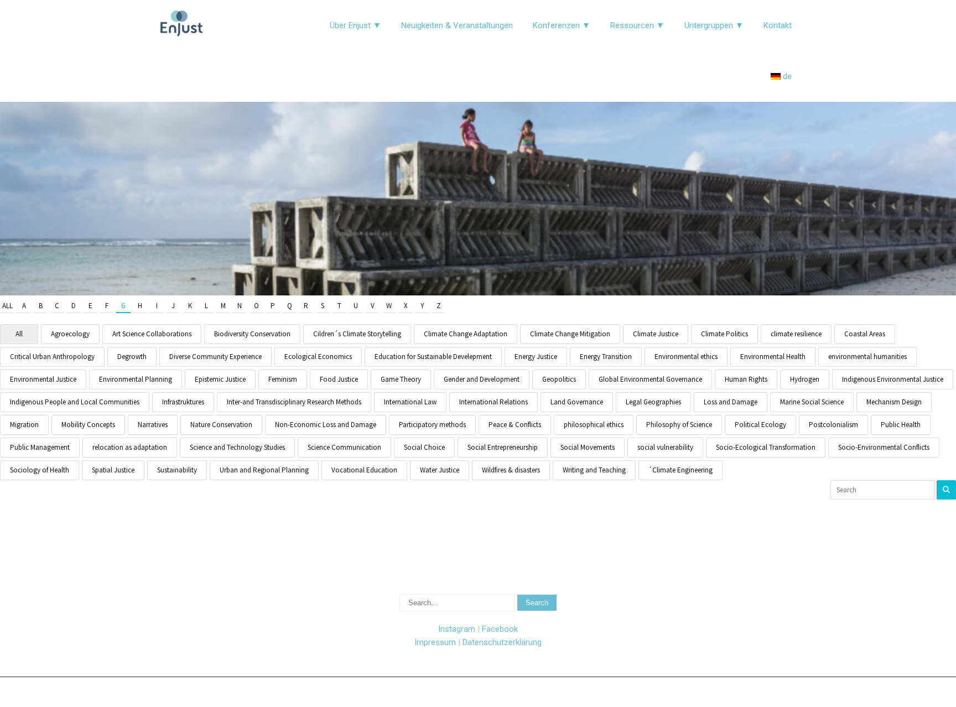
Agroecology (70, 334)
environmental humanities (867, 356)
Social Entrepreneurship (502, 447)
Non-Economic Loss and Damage (325, 424)
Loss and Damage (730, 402)
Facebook (500, 629)
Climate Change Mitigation (570, 334)
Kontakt (777, 25)
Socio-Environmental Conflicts (883, 447)
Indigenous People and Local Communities (74, 402)
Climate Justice (655, 334)
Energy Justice (536, 356)
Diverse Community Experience (215, 356)
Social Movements (587, 447)
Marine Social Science (812, 402)
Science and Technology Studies (237, 447)
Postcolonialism (833, 424)
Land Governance (576, 402)
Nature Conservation (221, 424)
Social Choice (424, 447)
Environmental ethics (686, 356)
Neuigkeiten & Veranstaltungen (457, 25)
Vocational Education (364, 470)
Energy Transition (606, 356)
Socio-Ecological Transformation (765, 447)
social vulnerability (665, 447)
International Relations (493, 402)
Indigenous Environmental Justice (892, 379)
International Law (410, 402)
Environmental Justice (43, 379)
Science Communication (344, 447)
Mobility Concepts (88, 424)
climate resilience (796, 334)
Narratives (153, 424)
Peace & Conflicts (515, 424)
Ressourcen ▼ (637, 25)
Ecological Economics (318, 356)
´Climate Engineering (680, 470)
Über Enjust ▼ (355, 25)
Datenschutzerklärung (502, 642)
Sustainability (177, 470)
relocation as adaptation (129, 447)
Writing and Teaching (594, 470)
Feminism (282, 379)
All (7, 305)
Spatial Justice (113, 470)
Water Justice (439, 470)
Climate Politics (724, 334)
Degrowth (132, 356)
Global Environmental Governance (650, 379)
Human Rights (746, 379)
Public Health (901, 424)
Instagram (456, 629)
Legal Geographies (653, 402)
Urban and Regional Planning (264, 470)
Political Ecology (760, 424)
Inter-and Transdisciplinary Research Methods (294, 402)
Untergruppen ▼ (714, 25)
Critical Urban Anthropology (52, 356)
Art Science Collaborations (151, 334)
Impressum (435, 642)
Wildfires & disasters (511, 470)
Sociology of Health (39, 470)
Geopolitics (559, 379)
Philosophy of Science (679, 424)
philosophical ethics (594, 424)
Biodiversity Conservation (252, 334)
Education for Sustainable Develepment (433, 356)
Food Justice (339, 379)
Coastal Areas (864, 334)
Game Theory (401, 379)
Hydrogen (804, 379)
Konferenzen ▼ (561, 25)
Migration (24, 424)
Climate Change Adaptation (465, 334)
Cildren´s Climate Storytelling (357, 334)
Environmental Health (773, 356)
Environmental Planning (135, 379)
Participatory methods (432, 424)
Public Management (40, 447)
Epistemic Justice (220, 379)
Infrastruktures (183, 402)
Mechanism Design (894, 402)
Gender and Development (481, 379)
